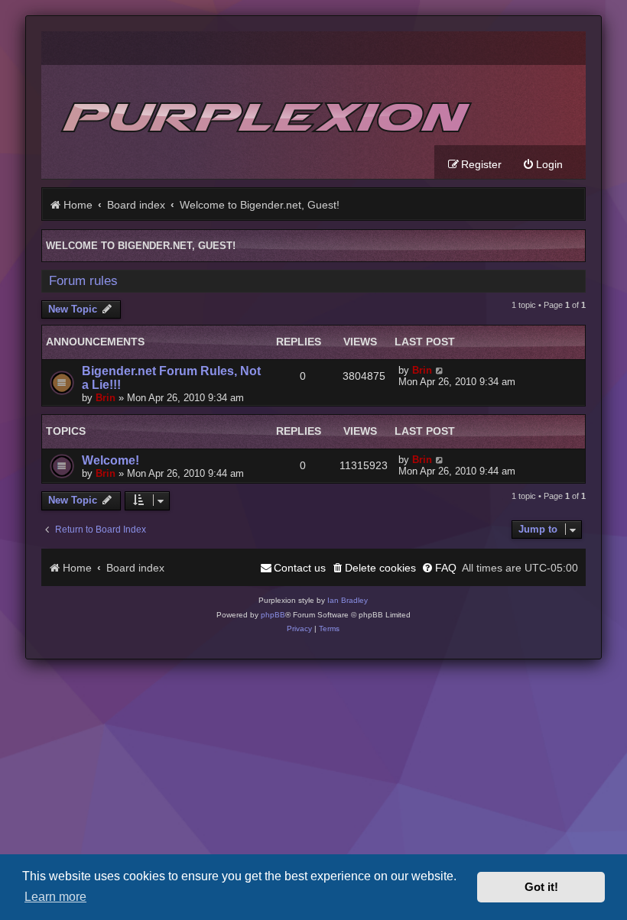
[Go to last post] (440, 370)
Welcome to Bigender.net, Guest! (141, 245)
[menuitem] (542, 165)
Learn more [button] (55, 896)
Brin (105, 397)
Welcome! (110, 460)
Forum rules (83, 281)
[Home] (264, 105)
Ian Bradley (347, 600)
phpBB (273, 615)
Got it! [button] (541, 887)
